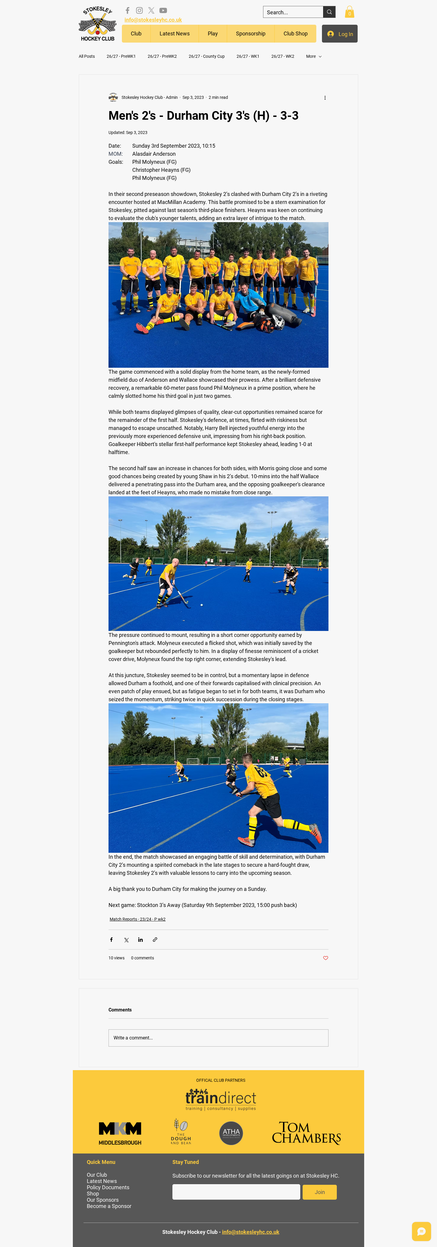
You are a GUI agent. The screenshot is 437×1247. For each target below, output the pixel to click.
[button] (136, 34)
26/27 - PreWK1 (121, 56)
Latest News (102, 1181)
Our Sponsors (103, 1200)
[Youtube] (163, 10)
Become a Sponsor (109, 1206)
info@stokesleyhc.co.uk (153, 20)
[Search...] (329, 12)
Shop (93, 1193)
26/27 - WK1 (248, 56)
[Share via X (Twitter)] (126, 939)
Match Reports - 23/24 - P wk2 (138, 919)
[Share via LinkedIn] (140, 939)
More (311, 56)
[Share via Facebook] (111, 939)
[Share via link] (155, 939)
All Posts (87, 56)
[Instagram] (139, 10)
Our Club (97, 1175)
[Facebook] (127, 10)
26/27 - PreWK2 (162, 56)
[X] (151, 10)
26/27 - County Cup (207, 56)
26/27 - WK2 (282, 56)
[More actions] (324, 97)
